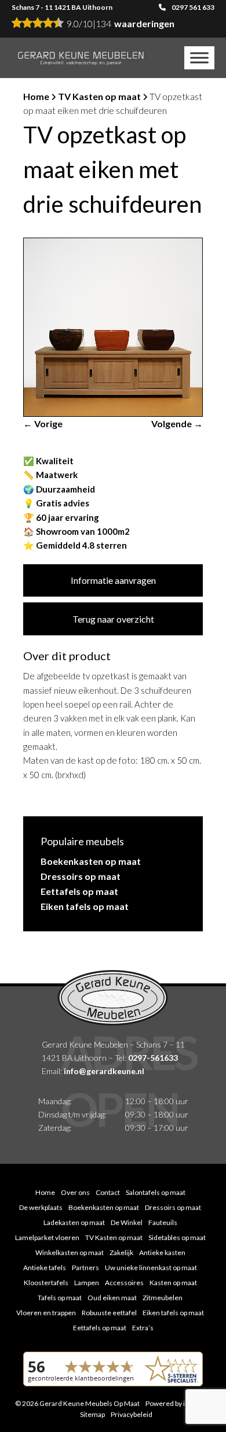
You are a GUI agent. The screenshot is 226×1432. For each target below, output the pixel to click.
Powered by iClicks (174, 1403)
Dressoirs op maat (81, 876)
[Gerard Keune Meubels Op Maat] (81, 57)
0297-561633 (153, 1058)
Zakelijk (121, 1252)
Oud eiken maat (112, 1297)
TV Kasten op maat (99, 96)
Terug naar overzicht (113, 618)
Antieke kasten (162, 1252)
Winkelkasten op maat (69, 1252)
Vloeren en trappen (46, 1312)
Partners (85, 1267)
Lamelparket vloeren (47, 1237)
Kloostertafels (46, 1282)
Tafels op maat (60, 1297)
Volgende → (177, 423)
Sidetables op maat (177, 1237)
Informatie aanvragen (113, 580)
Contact (108, 1192)
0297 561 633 (193, 7)
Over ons (75, 1192)
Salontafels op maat (155, 1192)
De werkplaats (41, 1207)
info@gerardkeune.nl (104, 1071)
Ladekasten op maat (74, 1222)
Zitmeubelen (163, 1297)
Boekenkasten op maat (91, 861)
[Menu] (199, 57)
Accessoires (124, 1282)
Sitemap (92, 1414)
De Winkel (127, 1222)
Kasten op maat (173, 1282)
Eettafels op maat (79, 891)
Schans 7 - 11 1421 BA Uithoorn (62, 7)
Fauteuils (162, 1222)
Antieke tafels (44, 1267)
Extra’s (143, 1327)
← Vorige (43, 423)
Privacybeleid (131, 1414)
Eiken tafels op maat (85, 906)
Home (36, 96)
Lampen (86, 1282)
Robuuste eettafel (109, 1312)
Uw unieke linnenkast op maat (151, 1267)
